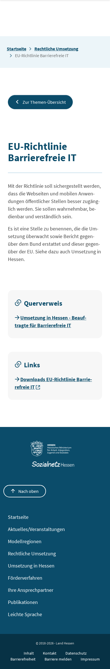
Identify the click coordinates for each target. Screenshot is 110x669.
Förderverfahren (25, 578)
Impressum (90, 659)
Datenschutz (76, 653)
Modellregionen (24, 541)
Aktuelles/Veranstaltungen (36, 529)
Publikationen (23, 602)
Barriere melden (58, 659)
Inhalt (29, 653)
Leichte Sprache (25, 614)
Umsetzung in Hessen (31, 565)
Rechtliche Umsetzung (56, 48)
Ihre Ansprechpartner (30, 590)
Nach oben (28, 491)
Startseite (16, 48)
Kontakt (49, 653)
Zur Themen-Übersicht (44, 102)
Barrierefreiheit (23, 659)
